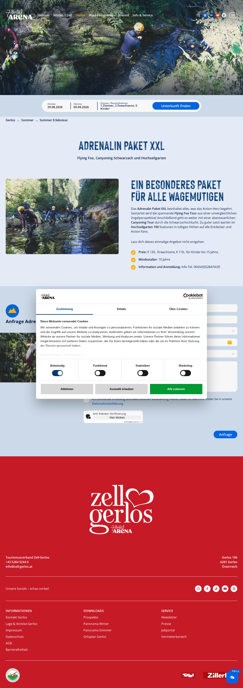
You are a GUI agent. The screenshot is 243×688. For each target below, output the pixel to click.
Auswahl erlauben (121, 389)
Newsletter (169, 617)
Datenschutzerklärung (107, 403)
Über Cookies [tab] (178, 309)
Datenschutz (15, 637)
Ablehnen (67, 389)
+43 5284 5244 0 (17, 562)
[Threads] (234, 588)
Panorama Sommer (98, 630)
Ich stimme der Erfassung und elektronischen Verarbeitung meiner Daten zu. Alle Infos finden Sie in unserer (162, 401)
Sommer (43, 15)
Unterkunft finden (176, 106)
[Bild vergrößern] (62, 216)
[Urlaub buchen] (217, 15)
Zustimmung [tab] (64, 309)
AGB (9, 643)
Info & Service (143, 15)
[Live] (211, 15)
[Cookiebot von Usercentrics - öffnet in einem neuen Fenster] (186, 296)
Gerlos (80, 15)
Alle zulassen (176, 389)
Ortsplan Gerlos (95, 637)
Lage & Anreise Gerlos (21, 624)
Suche (198, 15)
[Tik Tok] (216, 588)
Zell (69, 15)
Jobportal (168, 630)
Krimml (123, 15)
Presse (166, 624)
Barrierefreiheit (17, 650)
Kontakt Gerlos (16, 617)
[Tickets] (205, 15)
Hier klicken (117, 417)
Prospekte (91, 617)
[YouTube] (225, 588)
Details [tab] (121, 309)
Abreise (78, 103)
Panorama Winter (96, 624)
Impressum (14, 630)
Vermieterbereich (174, 637)
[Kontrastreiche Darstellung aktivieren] (224, 15)
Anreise (51, 103)
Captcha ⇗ (132, 421)
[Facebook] (207, 588)
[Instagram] (198, 588)
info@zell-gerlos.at (19, 566)
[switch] (100, 373)
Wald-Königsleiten (102, 15)
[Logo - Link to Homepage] (19, 14)
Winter (58, 15)
